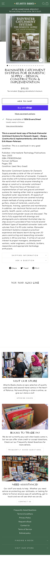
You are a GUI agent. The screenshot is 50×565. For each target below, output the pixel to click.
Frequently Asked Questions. (25, 450)
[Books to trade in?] (25, 417)
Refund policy (25, 533)
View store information (14, 126)
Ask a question (25, 260)
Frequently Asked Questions (25, 510)
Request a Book (25, 521)
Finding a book (24, 540)
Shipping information (25, 255)
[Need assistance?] (25, 468)
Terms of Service (25, 529)
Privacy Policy (25, 518)
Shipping (21, 91)
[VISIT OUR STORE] (25, 365)
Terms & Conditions (25, 514)
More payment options (25, 113)
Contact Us (25, 501)
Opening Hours (25, 398)
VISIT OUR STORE (24, 548)
